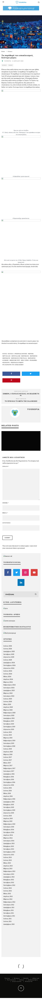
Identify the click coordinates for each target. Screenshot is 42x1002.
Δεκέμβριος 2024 (9, 663)
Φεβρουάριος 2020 (9, 713)
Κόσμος (4, 65)
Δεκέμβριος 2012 (8, 877)
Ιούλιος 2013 (7, 857)
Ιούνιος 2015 (7, 816)
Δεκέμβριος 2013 (8, 843)
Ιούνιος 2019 (7, 735)
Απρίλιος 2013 (8, 866)
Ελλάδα (26, 978)
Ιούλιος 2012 (7, 888)
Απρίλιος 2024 (8, 679)
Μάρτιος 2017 (7, 765)
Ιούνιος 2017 (7, 760)
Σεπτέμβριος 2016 (9, 782)
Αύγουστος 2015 (8, 813)
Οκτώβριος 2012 (8, 882)
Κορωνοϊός (32, 358)
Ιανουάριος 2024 (8, 688)
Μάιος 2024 (7, 676)
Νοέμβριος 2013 (8, 846)
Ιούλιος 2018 (7, 749)
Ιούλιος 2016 (7, 788)
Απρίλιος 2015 (8, 818)
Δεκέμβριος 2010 (8, 924)
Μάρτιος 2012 (7, 899)
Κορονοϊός (33, 356)
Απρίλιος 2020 (8, 707)
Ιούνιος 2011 (7, 921)
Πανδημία (33, 360)
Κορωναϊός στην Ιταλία (19, 358)
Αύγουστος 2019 (8, 729)
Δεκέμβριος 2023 (9, 690)
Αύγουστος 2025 (8, 657)
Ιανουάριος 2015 (8, 827)
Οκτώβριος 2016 (8, 779)
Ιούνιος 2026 (7, 649)
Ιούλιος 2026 (7, 646)
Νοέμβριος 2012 (8, 880)
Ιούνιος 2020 (7, 701)
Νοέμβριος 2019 (8, 721)
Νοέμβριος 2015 (8, 804)
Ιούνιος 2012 (7, 891)
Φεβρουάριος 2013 (9, 871)
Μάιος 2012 (7, 893)
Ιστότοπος (6, 523)
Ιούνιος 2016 (7, 791)
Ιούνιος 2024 (7, 674)
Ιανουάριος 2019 (8, 743)
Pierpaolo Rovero (32, 78)
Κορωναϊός (6, 358)
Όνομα (5, 503)
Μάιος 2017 (7, 763)
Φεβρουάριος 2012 (9, 902)
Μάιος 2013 (7, 863)
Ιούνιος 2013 (7, 860)
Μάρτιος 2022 (8, 693)
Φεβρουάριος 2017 (9, 768)
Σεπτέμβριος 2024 (9, 665)
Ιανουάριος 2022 (8, 696)
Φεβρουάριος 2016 (9, 799)
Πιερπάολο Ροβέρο (17, 362)
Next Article (21, 398)
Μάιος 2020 (7, 704)
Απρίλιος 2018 (8, 752)
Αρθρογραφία (33, 980)
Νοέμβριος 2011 (8, 910)
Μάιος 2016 (7, 793)
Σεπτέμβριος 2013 (9, 852)
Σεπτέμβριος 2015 (9, 810)
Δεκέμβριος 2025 (9, 651)
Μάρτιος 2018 (7, 754)
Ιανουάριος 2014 (8, 841)
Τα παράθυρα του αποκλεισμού (27, 343)
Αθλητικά (35, 978)
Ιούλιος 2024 (7, 671)
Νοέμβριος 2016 (8, 777)
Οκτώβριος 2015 (8, 807)
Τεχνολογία (11, 980)
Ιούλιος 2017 (7, 757)
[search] (36, 594)
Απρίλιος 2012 (8, 896)
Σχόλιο (5, 466)
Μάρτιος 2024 (8, 682)
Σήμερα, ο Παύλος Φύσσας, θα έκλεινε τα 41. (21, 394)
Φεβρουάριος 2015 (9, 824)
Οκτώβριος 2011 (8, 913)
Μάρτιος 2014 (7, 838)
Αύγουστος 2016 (8, 785)
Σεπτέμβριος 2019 (9, 727)
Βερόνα (31, 353)
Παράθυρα (6, 362)
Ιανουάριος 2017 (8, 771)
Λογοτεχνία (16, 981)
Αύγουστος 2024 (8, 668)
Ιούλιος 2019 (7, 732)
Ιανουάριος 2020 (8, 715)
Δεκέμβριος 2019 (8, 718)
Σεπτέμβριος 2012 (9, 885)
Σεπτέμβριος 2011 (9, 916)
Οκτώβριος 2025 (8, 654)
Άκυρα (21, 980)
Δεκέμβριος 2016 (8, 774)
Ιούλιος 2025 (7, 660)
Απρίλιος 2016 (8, 796)
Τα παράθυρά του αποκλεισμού (13, 364)
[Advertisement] (18, 942)
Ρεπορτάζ (29, 981)
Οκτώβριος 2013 (8, 849)
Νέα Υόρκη (25, 360)
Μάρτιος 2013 (7, 868)
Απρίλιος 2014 (8, 835)
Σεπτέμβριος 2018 (9, 746)
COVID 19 (10, 353)
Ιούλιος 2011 (7, 919)
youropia (7, 61)
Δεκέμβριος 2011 (8, 907)
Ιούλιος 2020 (7, 699)
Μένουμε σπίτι (15, 360)
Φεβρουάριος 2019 (9, 740)
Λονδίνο (5, 360)
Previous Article (21, 391)
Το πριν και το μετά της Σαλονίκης (21, 401)
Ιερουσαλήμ (16, 356)
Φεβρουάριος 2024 (9, 685)
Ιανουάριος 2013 (8, 874)
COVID (5, 353)
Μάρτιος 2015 (7, 821)
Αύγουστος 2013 (8, 855)
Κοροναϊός (25, 356)
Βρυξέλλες (6, 356)
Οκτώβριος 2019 (8, 724)
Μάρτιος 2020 (8, 710)
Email (5, 513)
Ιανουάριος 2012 (8, 905)
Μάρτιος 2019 (7, 738)
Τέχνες (11, 65)
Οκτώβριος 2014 (8, 832)
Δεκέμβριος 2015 (8, 802)
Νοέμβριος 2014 (8, 829)
